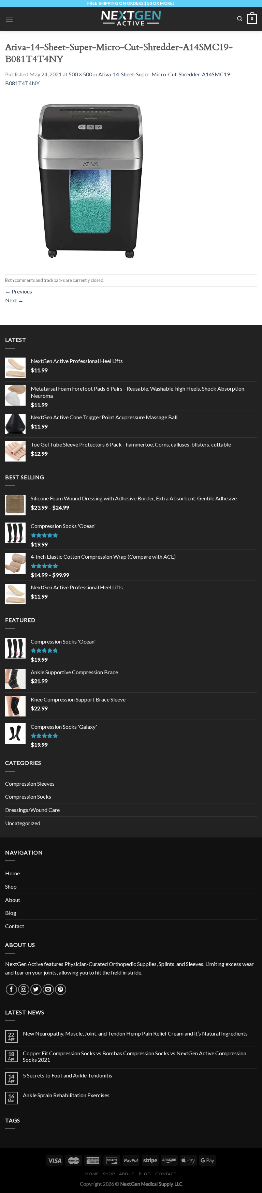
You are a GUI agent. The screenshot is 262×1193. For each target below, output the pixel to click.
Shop (11, 886)
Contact (14, 926)
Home (12, 873)
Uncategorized (22, 823)
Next (14, 300)
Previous (18, 291)
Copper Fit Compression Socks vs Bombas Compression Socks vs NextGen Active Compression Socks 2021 (134, 1056)
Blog (10, 912)
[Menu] (9, 19)
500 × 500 (80, 74)
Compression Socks (28, 796)
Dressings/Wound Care (32, 809)
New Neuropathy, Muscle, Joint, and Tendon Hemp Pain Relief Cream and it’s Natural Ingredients (135, 1033)
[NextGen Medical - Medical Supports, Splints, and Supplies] (131, 19)
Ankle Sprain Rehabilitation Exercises (66, 1095)
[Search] (239, 18)
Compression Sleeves (30, 783)
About (12, 899)
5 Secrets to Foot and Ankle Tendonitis (67, 1075)
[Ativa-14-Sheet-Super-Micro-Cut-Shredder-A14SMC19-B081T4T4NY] (90, 180)
